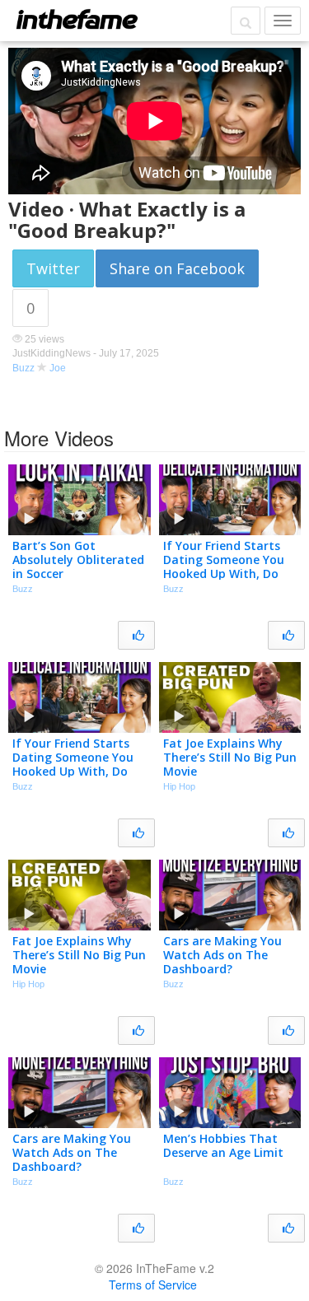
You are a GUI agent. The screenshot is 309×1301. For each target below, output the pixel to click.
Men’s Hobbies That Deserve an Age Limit (223, 1145)
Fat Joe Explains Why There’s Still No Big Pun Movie (230, 757)
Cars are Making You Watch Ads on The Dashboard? (222, 955)
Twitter (53, 268)
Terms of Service (153, 1284)
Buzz (23, 368)
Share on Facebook (177, 268)
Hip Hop (179, 786)
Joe (57, 368)
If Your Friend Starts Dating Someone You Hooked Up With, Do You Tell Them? (223, 566)
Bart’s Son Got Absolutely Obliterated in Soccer (78, 559)
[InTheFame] (76, 19)
